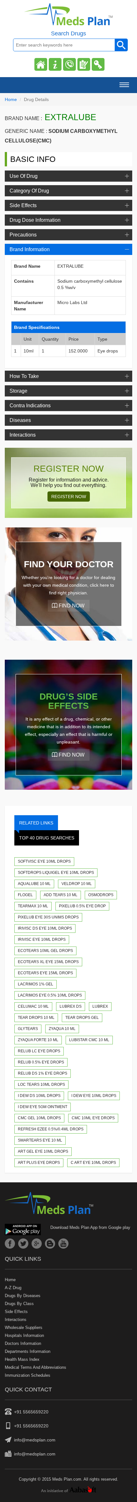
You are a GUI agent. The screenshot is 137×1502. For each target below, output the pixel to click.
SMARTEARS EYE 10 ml (40, 1140)
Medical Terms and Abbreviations (35, 1367)
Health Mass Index (22, 1359)
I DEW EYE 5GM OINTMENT (42, 1107)
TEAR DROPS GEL (82, 1017)
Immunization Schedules (27, 1375)
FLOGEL (25, 895)
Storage (18, 391)
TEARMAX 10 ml (33, 906)
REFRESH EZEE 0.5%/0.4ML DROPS (50, 1129)
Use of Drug (24, 176)
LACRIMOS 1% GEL (35, 984)
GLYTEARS (28, 1029)
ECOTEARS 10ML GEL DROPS (45, 950)
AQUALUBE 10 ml (34, 884)
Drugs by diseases (22, 1295)
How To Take (24, 376)
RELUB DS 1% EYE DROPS (42, 1073)
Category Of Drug (29, 190)
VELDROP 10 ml (76, 884)
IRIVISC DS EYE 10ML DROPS (45, 928)
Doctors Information (23, 1343)
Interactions (23, 435)
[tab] (68, 176)
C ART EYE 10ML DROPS (93, 1162)
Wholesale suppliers (23, 1327)
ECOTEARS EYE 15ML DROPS (45, 973)
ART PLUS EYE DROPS (39, 1162)
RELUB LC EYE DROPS (39, 1051)
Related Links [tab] (36, 822)
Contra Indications (30, 405)
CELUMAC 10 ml (33, 1006)
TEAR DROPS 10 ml (36, 1017)
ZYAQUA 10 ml (62, 1029)
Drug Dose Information (35, 220)
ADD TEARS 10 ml (60, 895)
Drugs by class (19, 1303)
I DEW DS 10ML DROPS (39, 1095)
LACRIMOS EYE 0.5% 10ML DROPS (50, 995)
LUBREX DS (71, 1006)
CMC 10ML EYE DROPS (93, 1118)
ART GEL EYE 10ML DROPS (43, 1151)
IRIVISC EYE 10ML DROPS (42, 939)
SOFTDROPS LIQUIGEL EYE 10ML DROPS (56, 872)
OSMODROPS (100, 895)
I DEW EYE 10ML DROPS (93, 1095)
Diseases (20, 420)
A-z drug (13, 1287)
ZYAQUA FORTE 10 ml (38, 1040)
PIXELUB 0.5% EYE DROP (82, 906)
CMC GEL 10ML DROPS (39, 1118)
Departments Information (27, 1351)
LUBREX (100, 1006)
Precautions (23, 234)
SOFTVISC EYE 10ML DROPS (44, 861)
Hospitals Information (24, 1335)
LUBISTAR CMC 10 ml (89, 1040)
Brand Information (30, 249)
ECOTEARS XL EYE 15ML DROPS (48, 962)
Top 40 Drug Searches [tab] (46, 837)
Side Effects (23, 205)
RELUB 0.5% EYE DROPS (41, 1062)
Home (11, 99)
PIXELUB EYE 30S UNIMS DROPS (48, 917)
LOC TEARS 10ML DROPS (41, 1084)
